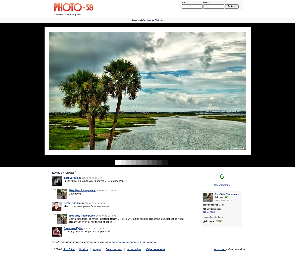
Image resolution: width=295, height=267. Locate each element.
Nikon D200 (209, 212)
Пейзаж (159, 20)
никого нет (220, 249)
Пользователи (114, 249)
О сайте (83, 249)
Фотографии (134, 249)
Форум (97, 249)
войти (151, 242)
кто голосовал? (222, 184)
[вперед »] (221, 91)
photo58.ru (69, 249)
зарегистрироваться (126, 242)
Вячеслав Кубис (73, 228)
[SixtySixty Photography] (62, 197)
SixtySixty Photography (82, 190)
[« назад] (74, 91)
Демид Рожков (72, 177)
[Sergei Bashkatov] (57, 210)
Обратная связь (155, 249)
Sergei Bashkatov (74, 203)
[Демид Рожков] (57, 185)
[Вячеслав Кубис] (57, 235)
